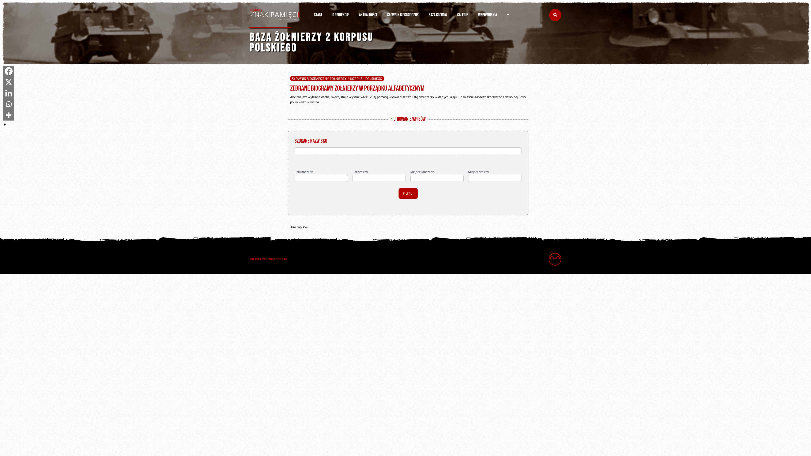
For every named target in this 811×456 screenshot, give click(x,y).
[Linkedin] (8, 93)
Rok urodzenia (304, 172)
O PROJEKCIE (340, 15)
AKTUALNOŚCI (368, 15)
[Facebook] (8, 71)
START (318, 15)
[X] (8, 82)
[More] (8, 115)
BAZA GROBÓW (438, 15)
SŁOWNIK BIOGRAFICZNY (403, 15)
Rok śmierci (360, 172)
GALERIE (462, 15)
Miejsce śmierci (478, 172)
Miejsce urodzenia (422, 172)
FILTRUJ (408, 193)
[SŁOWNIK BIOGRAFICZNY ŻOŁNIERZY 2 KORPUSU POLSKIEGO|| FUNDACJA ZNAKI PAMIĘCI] (275, 15)
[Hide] (5, 124)
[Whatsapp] (8, 104)
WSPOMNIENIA (487, 15)
